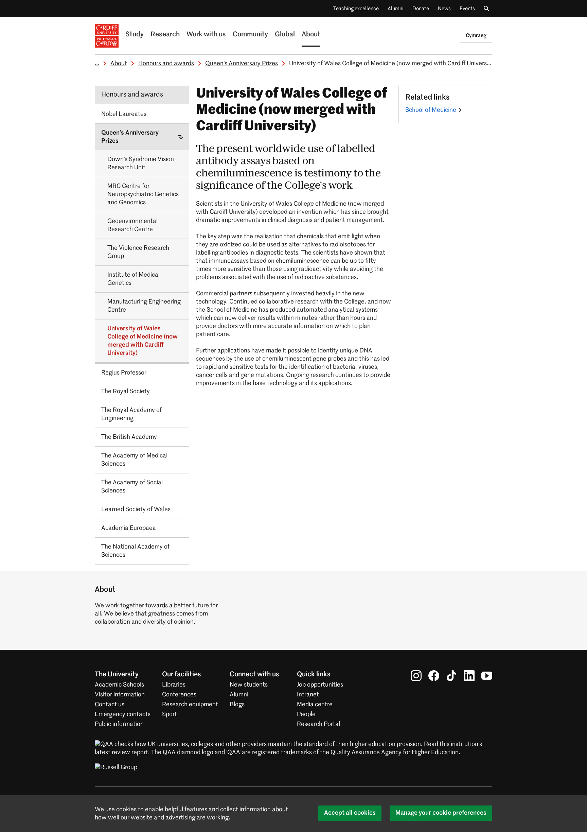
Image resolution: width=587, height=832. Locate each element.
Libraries (173, 685)
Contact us (109, 704)
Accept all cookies (350, 813)
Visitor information (120, 695)
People (306, 714)
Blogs (237, 704)
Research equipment (190, 704)
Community (250, 34)
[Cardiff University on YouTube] (486, 676)
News (444, 8)
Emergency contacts (122, 714)
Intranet (308, 695)
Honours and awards (166, 63)
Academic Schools (119, 685)
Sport (169, 714)
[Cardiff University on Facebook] (433, 676)
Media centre (315, 704)
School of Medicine (430, 110)
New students (249, 685)
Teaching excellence (356, 8)
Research (165, 34)
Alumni (396, 8)
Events (467, 8)
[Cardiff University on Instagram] (416, 676)
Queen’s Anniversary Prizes (241, 63)
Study (134, 34)
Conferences (179, 695)
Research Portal (318, 724)
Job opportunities (320, 685)
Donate (420, 8)
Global (285, 34)
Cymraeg (476, 35)
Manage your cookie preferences (440, 813)
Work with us (206, 34)
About (311, 34)
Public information (119, 724)
